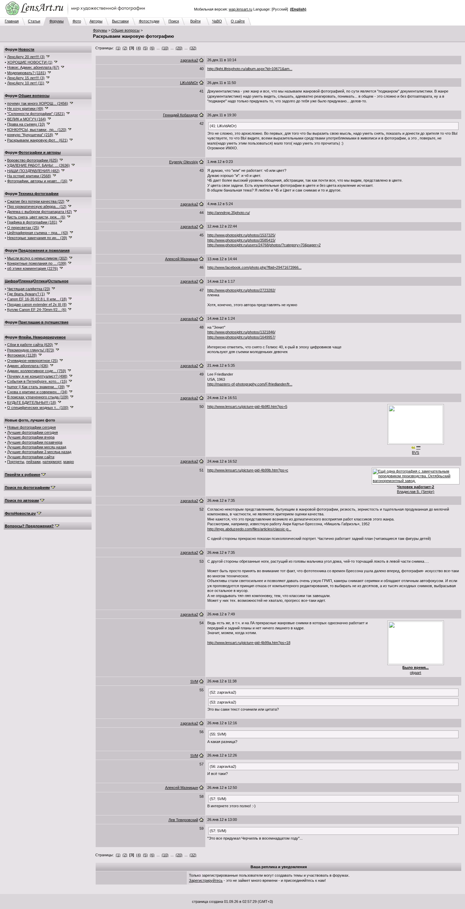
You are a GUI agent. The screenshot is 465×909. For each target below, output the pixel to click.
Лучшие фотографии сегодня (32, 432)
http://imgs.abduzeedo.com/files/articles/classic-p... (249, 529)
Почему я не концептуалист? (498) (37, 376)
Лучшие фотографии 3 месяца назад (39, 452)
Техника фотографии (38, 194)
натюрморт (52, 462)
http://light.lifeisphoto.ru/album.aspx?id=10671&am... (249, 69)
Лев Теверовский (183, 820)
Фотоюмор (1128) (22, 355)
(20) (179, 48)
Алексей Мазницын (181, 259)
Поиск (174, 21)
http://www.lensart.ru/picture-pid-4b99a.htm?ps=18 (248, 643)
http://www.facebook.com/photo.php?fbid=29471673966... (254, 267)
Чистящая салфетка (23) (28, 289)
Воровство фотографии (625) (32, 160)
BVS (415, 452)
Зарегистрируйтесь (206, 880)
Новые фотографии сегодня (31, 427)
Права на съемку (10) (26, 124)
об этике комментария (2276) (32, 268)
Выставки (120, 21)
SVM (194, 681)
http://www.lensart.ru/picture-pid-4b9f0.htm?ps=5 (247, 406)
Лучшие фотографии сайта (30, 457)
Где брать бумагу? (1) (26, 294)
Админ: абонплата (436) (27, 366)
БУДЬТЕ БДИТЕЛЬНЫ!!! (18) (31, 402)
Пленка (25, 281)
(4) (138, 48)
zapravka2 (189, 60)
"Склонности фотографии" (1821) (36, 114)
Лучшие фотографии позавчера (34, 442)
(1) (118, 48)
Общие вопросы (125, 30)
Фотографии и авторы (39, 152)
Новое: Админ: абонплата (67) (33, 67)
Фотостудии (149, 21)
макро (68, 462)
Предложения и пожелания (43, 250)
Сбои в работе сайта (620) (30, 345)
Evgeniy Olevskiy (183, 162)
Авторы (96, 21)
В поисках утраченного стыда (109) (37, 397)
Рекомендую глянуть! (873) (30, 350)
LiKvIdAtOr (189, 83)
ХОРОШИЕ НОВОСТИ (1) (29, 62)
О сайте (238, 21)
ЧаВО (217, 21)
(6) (152, 48)
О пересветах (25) (23, 228)
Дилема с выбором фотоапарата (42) (39, 212)
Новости (26, 49)
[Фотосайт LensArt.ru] (76, 16)
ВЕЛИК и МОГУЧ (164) (26, 119)
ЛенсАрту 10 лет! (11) (25, 83)
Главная (12, 21)
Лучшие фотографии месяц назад (36, 447)
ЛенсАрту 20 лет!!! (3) (26, 57)
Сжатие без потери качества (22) (35, 201)
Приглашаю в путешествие (43, 322)
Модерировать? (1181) (26, 73)
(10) (165, 48)
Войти (195, 21)
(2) (125, 48)
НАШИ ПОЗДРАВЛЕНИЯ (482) (33, 171)
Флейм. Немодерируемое (42, 337)
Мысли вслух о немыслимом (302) (37, 258)
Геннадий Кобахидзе (180, 115)
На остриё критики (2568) (29, 176)
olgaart (415, 673)
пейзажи (33, 462)
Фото (77, 21)
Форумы (56, 21)
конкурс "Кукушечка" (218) (30, 135)
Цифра (11, 281)
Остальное (58, 281)
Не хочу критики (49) (25, 108)
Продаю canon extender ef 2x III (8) (37, 304)
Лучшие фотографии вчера (30, 437)
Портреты (15, 462)
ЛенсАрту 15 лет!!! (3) (26, 78)
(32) (193, 48)
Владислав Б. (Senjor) (415, 492)
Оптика (40, 281)
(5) (145, 48)
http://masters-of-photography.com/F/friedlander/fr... (249, 384)
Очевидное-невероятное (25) (32, 361)
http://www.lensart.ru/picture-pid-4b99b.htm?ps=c (247, 470)
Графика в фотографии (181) (32, 222)
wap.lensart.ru (240, 9)
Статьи (34, 21)
